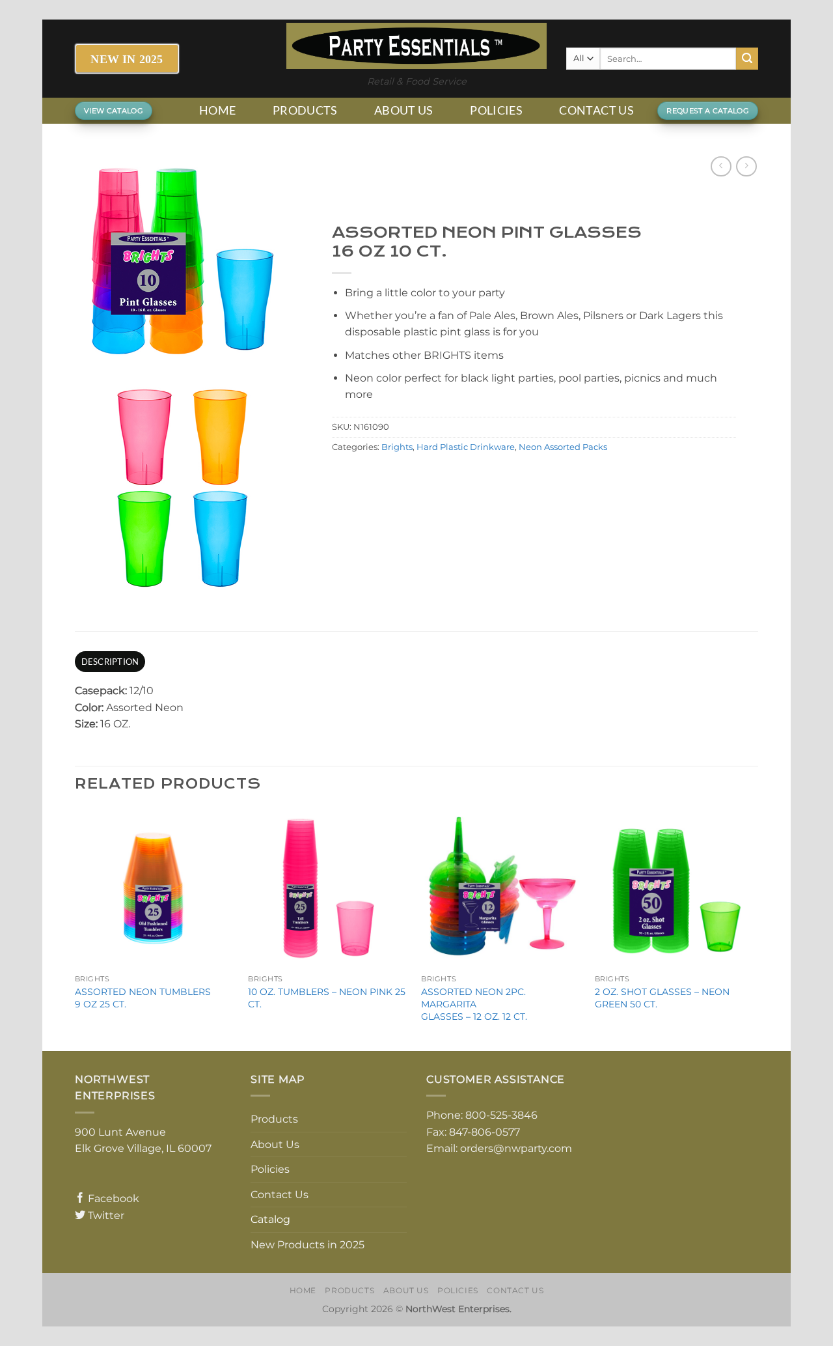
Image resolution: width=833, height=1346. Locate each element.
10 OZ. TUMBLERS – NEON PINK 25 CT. (326, 998)
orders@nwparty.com (516, 1148)
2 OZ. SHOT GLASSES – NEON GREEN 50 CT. (662, 998)
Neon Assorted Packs (563, 447)
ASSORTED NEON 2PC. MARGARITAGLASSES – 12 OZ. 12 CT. (474, 1004)
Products (305, 110)
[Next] (754, 928)
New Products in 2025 (307, 1245)
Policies (496, 110)
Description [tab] (110, 661)
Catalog (270, 1219)
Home (217, 110)
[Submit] (747, 59)
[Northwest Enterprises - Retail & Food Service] (416, 46)
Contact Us (596, 110)
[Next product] (721, 166)
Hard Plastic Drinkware (465, 447)
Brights (397, 447)
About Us (403, 110)
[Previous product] (746, 166)
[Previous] (75, 928)
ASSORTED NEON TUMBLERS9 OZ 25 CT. (143, 998)
